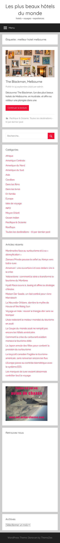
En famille (11, 194)
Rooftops (10, 227)
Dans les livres (13, 189)
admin (40, 86)
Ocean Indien (12, 217)
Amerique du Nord (15, 165)
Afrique (9, 156)
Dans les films (13, 184)
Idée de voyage (14, 203)
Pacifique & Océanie (19, 118)
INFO (8, 208)
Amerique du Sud (15, 170)
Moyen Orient (12, 213)
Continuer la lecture (17, 108)
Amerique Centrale (15, 160)
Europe (9, 198)
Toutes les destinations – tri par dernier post (28, 232)
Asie (8, 175)
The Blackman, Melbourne (24, 82)
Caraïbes (10, 179)
